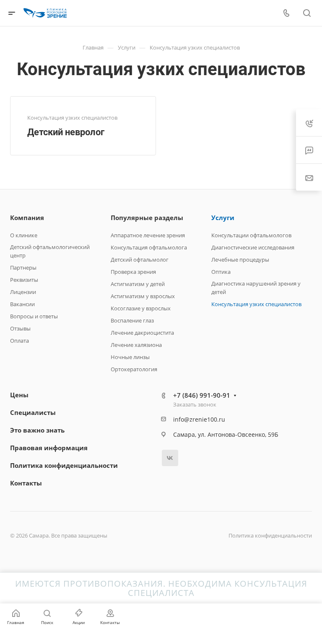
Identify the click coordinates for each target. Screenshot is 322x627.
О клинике (23, 235)
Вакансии (22, 304)
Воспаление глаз (132, 320)
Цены (19, 395)
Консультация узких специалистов (256, 304)
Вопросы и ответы (34, 316)
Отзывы (20, 328)
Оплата (19, 340)
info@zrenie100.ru (199, 419)
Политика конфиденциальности (64, 465)
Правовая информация (49, 447)
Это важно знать (37, 430)
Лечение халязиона (136, 345)
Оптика (221, 271)
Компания (27, 217)
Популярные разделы (147, 217)
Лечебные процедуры (240, 259)
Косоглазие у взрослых (141, 308)
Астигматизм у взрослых (143, 296)
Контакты (26, 483)
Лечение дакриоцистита (142, 332)
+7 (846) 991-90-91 (201, 395)
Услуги (222, 217)
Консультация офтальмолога (149, 247)
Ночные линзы (130, 357)
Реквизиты (24, 279)
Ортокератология (134, 369)
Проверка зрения (133, 271)
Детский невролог (65, 132)
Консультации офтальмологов (251, 235)
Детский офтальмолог (140, 259)
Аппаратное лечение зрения (148, 235)
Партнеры (23, 267)
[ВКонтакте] (170, 458)
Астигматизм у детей (138, 284)
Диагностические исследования (252, 247)
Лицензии (23, 292)
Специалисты (33, 412)
